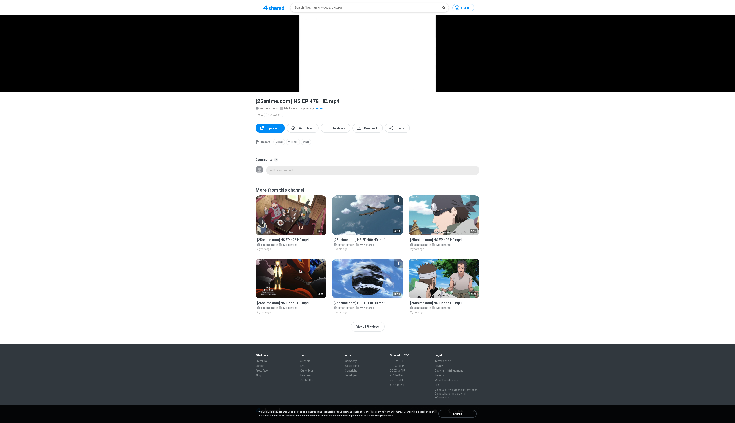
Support (305, 361)
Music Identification (446, 380)
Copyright (351, 370)
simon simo (267, 108)
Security (440, 375)
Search (260, 365)
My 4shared (291, 108)
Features (305, 375)
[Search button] (443, 7)
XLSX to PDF (397, 384)
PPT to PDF (396, 380)
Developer (351, 375)
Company (351, 361)
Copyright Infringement (449, 370)
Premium (261, 361)
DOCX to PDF (397, 370)
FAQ (302, 365)
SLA (437, 384)
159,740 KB (274, 115)
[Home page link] (273, 7)
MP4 (260, 115)
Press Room (263, 370)
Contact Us (307, 380)
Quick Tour (306, 370)
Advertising (352, 365)
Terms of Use (443, 361)
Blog (258, 375)
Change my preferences (380, 415)
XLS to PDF (396, 375)
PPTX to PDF (397, 365)
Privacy (439, 365)
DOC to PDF (397, 361)
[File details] (291, 215)
